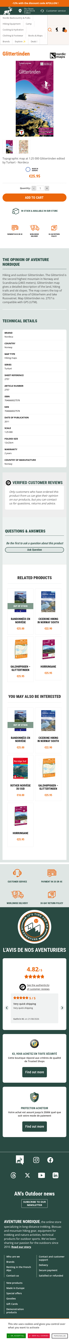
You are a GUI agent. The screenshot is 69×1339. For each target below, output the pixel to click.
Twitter (27, 1175)
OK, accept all (17, 1336)
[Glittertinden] (9, 147)
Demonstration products (15, 1311)
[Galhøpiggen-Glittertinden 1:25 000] (20, 659)
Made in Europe (15, 1288)
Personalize (60, 1336)
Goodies (11, 1298)
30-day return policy (54, 235)
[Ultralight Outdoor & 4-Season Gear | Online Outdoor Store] (8, 11)
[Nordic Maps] (58, 55)
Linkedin (55, 1175)
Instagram (36, 1160)
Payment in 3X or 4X (51, 881)
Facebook (50, 1160)
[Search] (50, 30)
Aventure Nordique (22, 1221)
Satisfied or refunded (51, 1275)
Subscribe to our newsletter (34, 1203)
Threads (13, 1175)
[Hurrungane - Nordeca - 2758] (48, 658)
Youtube (41, 1175)
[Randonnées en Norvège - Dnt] (20, 611)
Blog (20, 1160)
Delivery (43, 1265)
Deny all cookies (40, 1336)
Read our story (21, 1247)
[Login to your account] (57, 30)
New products (14, 1282)
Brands (10, 1261)
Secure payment (48, 1270)
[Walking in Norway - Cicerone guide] (48, 611)
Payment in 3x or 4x (14, 234)
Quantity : (25, 188)
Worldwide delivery (34, 235)
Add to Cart (34, 198)
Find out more (34, 1072)
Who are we (13, 1256)
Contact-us (12, 1275)
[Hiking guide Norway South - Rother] (20, 778)
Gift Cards (12, 1303)
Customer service (17, 881)
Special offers (14, 1293)
